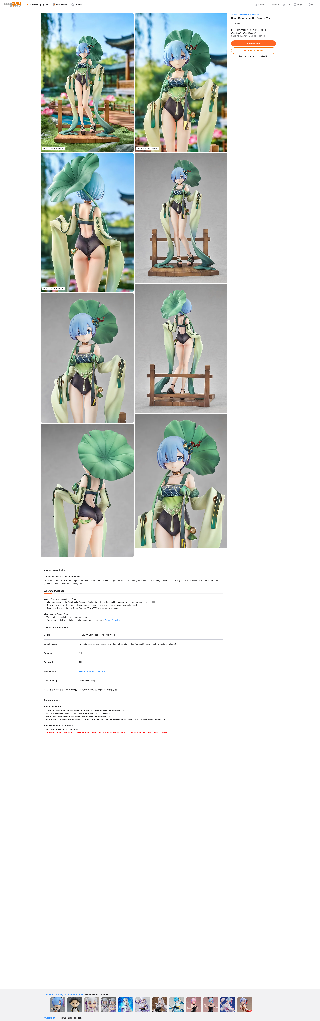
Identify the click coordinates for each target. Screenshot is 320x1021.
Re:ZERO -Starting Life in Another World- (246, 14)
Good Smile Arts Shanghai (92, 671)
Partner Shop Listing (114, 620)
